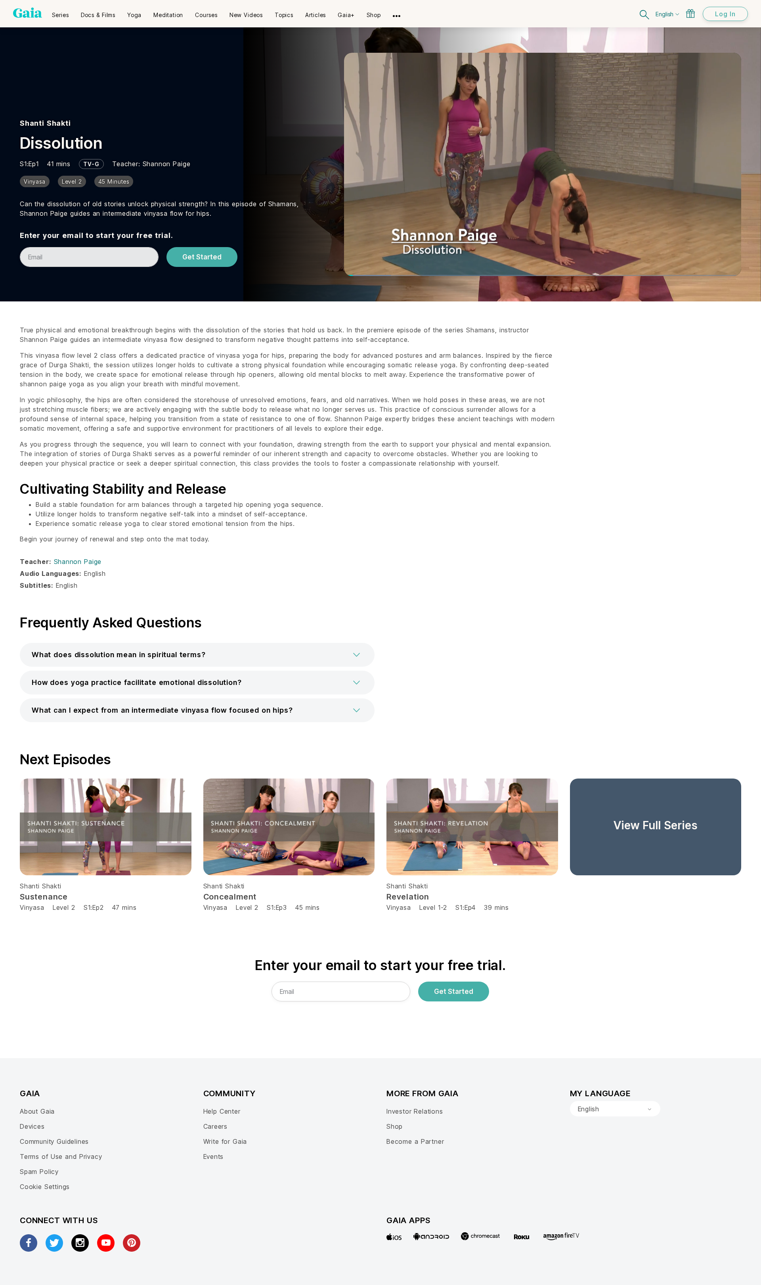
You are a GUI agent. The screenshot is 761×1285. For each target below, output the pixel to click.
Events (213, 1156)
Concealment (230, 896)
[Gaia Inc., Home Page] (27, 13)
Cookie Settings (45, 1187)
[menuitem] (60, 12)
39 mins (496, 907)
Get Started (202, 257)
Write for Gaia (225, 1141)
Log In (725, 14)
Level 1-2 (433, 907)
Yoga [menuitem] (134, 15)
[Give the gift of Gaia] (690, 13)
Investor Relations (414, 1111)
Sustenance (44, 896)
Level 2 (64, 907)
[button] (197, 655)
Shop (394, 1126)
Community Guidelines (54, 1141)
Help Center (222, 1111)
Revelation (407, 896)
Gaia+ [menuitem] (346, 15)
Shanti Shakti (45, 123)
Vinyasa (32, 907)
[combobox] (615, 1109)
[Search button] (644, 14)
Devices (32, 1126)
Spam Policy (39, 1172)
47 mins (124, 907)
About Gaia (37, 1111)
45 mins (307, 907)
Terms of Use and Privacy (61, 1156)
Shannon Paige (167, 164)
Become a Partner (415, 1141)
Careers (215, 1126)
